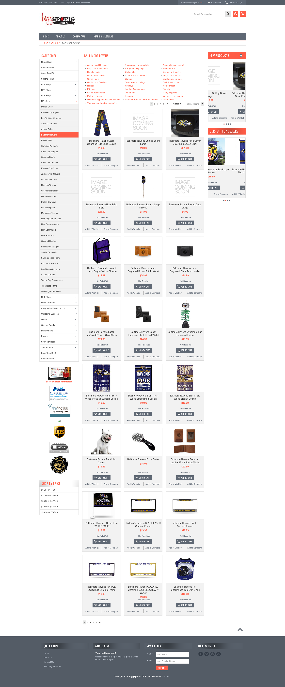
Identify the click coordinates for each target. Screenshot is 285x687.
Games (44, 319)
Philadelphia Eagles (50, 246)
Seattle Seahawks (49, 252)
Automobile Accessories (174, 65)
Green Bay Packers (50, 190)
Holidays (129, 85)
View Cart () (236, 2)
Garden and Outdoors (97, 82)
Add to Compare (111, 165)
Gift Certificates (45, 2)
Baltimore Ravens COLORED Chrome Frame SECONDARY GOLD (143, 589)
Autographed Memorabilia (53, 308)
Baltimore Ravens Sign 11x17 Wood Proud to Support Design (101, 397)
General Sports (48, 325)
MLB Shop (46, 84)
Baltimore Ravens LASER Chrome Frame (185, 524)
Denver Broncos (48, 196)
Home (45, 43)
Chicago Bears (48, 156)
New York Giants (48, 229)
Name (150, 653)
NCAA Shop (46, 61)
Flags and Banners (172, 75)
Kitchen (91, 89)
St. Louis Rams (48, 274)
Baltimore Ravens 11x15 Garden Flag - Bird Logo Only (227, 171)
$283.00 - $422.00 (49, 500)
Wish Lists (216, 2)
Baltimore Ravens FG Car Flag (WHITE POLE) (101, 524)
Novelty (166, 89)
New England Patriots (51, 218)
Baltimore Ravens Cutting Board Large (143, 142)
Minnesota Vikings (49, 212)
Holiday (90, 85)
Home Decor (169, 85)
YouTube (218, 654)
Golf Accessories (171, 82)
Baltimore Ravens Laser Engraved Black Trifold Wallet (185, 269)
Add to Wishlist (91, 165)
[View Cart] (243, 14)
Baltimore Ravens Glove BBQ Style (101, 206)
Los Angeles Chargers (51, 117)
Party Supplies (170, 92)
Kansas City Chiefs (49, 168)
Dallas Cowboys (48, 201)
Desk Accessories (96, 75)
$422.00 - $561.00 (49, 506)
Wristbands (168, 99)
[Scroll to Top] (241, 630)
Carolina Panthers (49, 145)
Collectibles (130, 71)
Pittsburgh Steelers (49, 263)
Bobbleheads (93, 71)
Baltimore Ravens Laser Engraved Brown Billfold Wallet (101, 333)
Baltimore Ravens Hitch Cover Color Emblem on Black (185, 142)
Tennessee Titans (49, 285)
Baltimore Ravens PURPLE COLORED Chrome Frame (101, 588)
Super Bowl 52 (47, 73)
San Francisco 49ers (50, 257)
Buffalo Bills (46, 140)
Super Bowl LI (47, 358)
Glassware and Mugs (135, 82)
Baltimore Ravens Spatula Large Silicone (143, 206)
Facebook (200, 654)
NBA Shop (46, 89)
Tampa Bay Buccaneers (52, 280)
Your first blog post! (105, 653)
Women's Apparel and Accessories (104, 99)
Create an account (82, 2)
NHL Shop (46, 296)
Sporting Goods (48, 341)
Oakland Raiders (48, 241)
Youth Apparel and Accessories (102, 102)
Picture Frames (94, 96)
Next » (167, 104)
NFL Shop (55, 43)
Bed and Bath (169, 68)
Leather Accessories (135, 89)
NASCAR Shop (48, 302)
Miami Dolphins (48, 207)
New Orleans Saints (50, 224)
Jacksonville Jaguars (50, 173)
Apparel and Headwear (98, 65)
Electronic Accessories (136, 75)
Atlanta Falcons (48, 129)
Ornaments (130, 92)
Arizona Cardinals (49, 123)
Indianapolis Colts (49, 179)
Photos (44, 336)
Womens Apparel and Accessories (141, 99)
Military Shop (47, 330)
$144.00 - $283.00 (49, 495)
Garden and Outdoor (172, 78)
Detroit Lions (47, 106)
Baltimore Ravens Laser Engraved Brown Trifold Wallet (143, 269)
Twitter (206, 654)
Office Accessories (96, 92)
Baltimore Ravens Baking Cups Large (185, 206)
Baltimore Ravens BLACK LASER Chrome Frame (143, 524)
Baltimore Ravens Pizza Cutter (143, 459)
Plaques (129, 96)
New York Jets (47, 235)
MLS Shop (46, 95)
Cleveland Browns (49, 162)
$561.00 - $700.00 (49, 512)
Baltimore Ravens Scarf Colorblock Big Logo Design (101, 142)
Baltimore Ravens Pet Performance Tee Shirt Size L (185, 588)
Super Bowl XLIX (48, 352)
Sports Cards (47, 347)
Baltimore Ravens (49, 134)
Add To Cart (103, 159)
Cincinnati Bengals (49, 151)
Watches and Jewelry (173, 96)
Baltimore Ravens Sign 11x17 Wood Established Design (143, 397)
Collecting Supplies (50, 313)
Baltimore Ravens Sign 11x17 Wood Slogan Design (185, 397)
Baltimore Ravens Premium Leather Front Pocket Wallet (185, 461)
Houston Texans (48, 185)
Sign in (69, 2)
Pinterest (212, 654)
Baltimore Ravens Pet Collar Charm (101, 461)
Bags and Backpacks (97, 68)
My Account (59, 2)
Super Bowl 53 (47, 78)
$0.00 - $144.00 (48, 489)
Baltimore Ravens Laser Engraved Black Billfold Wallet (143, 333)
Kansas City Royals (50, 112)
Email (149, 660)
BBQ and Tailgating (134, 68)
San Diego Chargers (50, 269)
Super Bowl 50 (47, 67)
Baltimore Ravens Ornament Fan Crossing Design (185, 333)
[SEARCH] (228, 14)
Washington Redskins (51, 291)
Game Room (93, 78)
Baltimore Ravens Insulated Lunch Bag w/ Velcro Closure (102, 269)
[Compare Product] (235, 14)
